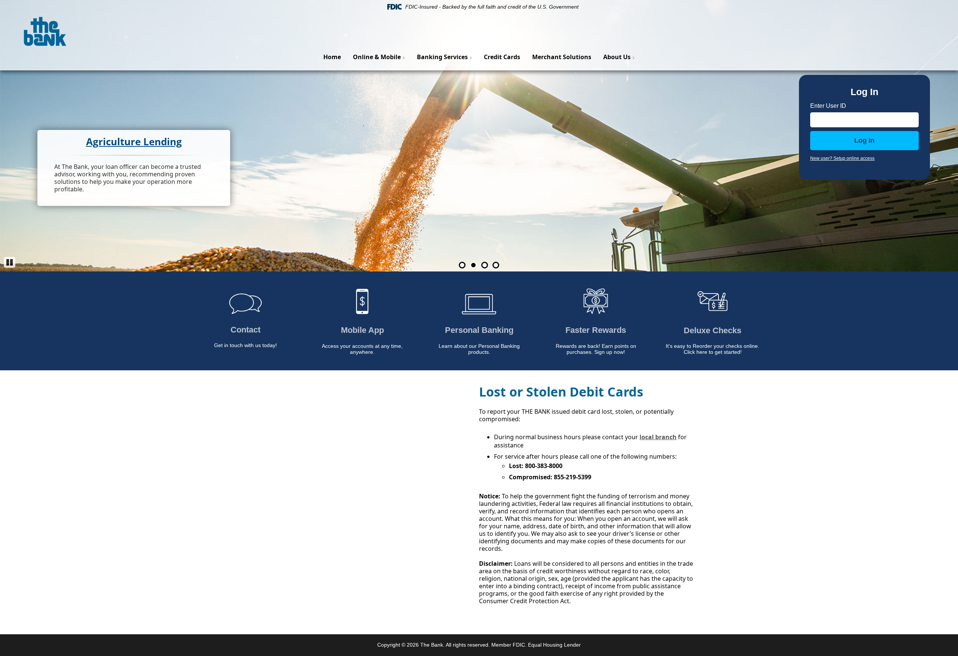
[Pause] (9, 262)
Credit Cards (502, 57)
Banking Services (442, 57)
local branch (658, 437)
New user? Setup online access (842, 158)
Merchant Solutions (561, 57)
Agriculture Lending (134, 141)
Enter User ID (828, 106)
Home (332, 57)
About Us (617, 57)
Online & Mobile (377, 57)
